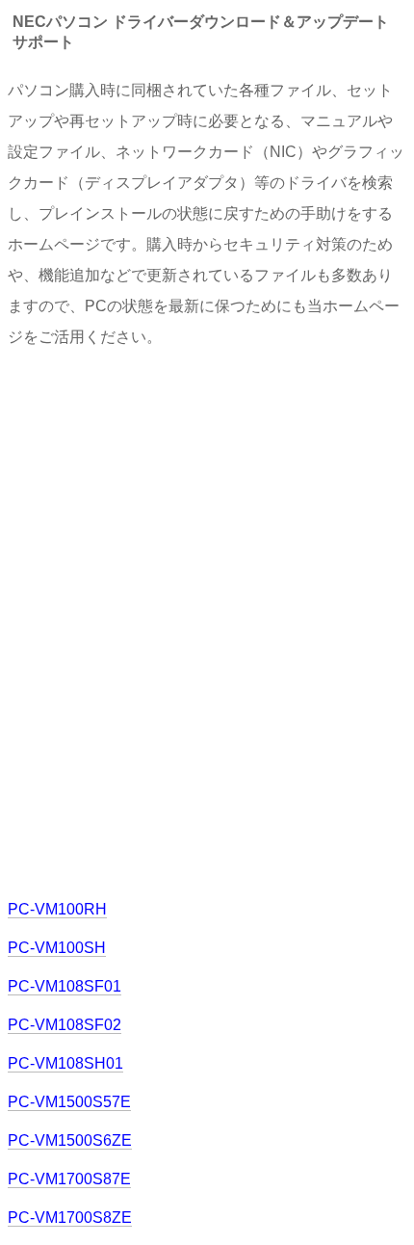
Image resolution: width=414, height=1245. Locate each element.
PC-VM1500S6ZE (70, 1140)
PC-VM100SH (57, 948)
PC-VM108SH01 (65, 1063)
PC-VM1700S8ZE (70, 1217)
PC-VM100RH (57, 909)
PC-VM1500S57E (69, 1102)
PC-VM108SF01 (64, 986)
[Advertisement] (207, 621)
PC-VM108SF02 (64, 1025)
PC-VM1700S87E (69, 1179)
